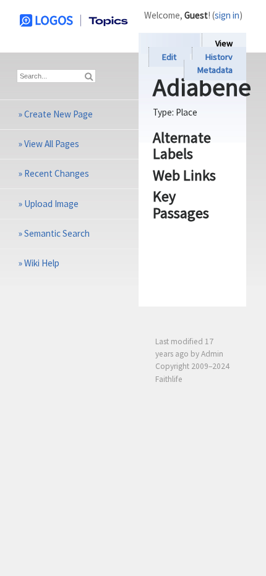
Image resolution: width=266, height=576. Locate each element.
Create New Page (58, 114)
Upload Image (51, 204)
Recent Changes (56, 173)
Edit (169, 56)
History (219, 56)
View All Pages (51, 144)
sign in (227, 15)
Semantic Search (57, 233)
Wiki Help (41, 263)
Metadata (215, 70)
